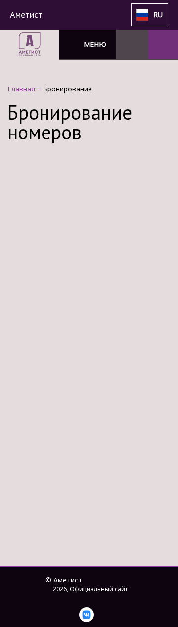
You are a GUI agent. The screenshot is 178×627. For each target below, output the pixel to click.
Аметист (26, 14)
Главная (22, 88)
